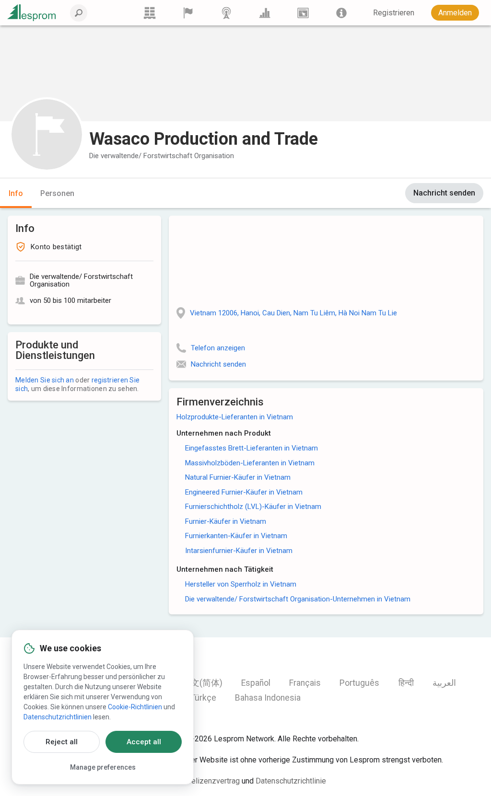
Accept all (144, 742)
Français (305, 683)
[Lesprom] (341, 12)
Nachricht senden (444, 192)
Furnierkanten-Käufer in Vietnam (236, 535)
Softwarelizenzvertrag (202, 780)
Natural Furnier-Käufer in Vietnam (238, 477)
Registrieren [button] (393, 12)
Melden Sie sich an (44, 380)
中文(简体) (202, 683)
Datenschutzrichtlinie (291, 780)
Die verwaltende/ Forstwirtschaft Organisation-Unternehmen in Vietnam (297, 599)
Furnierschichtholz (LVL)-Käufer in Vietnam (253, 506)
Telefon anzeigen (218, 348)
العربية (444, 683)
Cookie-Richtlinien (135, 707)
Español (255, 683)
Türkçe (203, 698)
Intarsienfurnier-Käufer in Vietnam (238, 550)
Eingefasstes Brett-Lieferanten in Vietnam (251, 448)
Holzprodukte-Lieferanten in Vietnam (234, 417)
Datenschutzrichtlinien (57, 717)
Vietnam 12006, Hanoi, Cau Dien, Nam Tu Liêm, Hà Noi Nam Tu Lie (293, 313)
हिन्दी (406, 683)
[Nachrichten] (226, 12)
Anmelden (455, 12)
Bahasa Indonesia (268, 698)
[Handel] (149, 12)
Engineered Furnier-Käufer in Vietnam (244, 492)
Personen (57, 193)
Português (359, 683)
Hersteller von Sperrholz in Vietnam (240, 584)
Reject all (62, 742)
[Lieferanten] (188, 12)
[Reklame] (303, 12)
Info (16, 193)
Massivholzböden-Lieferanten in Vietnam (250, 463)
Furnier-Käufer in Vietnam (225, 521)
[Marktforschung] (264, 12)
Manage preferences (103, 767)
